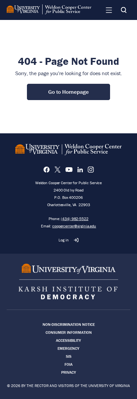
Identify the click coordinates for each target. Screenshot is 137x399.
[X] (58, 170)
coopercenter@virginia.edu (74, 225)
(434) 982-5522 (74, 218)
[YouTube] (69, 169)
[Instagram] (91, 170)
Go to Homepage (68, 91)
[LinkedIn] (80, 169)
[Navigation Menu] (108, 10)
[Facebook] (47, 170)
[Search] (123, 10)
